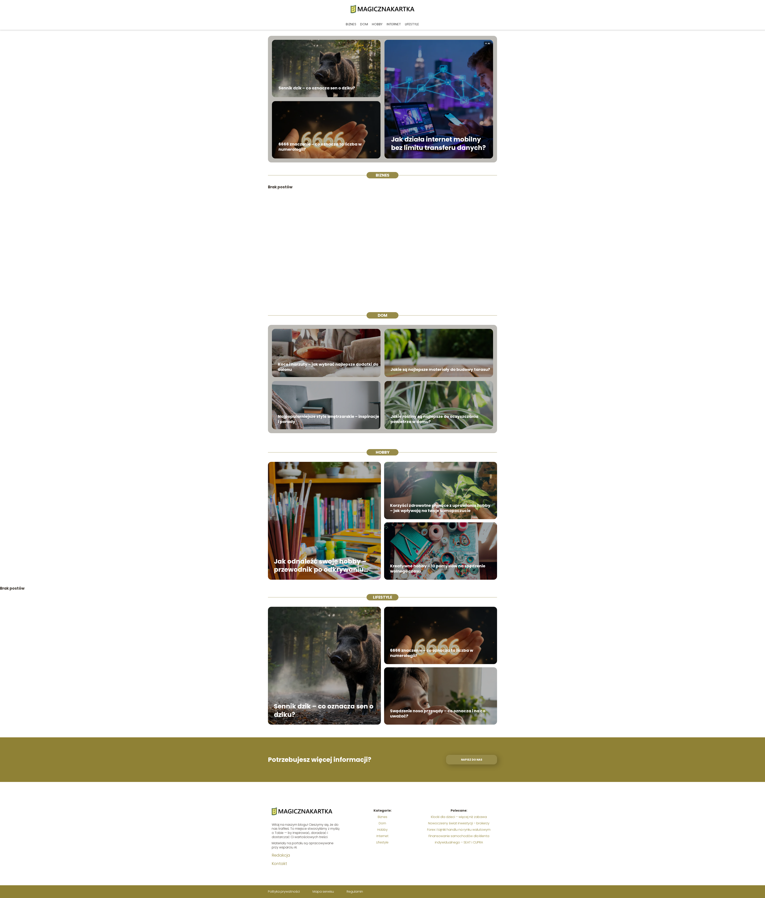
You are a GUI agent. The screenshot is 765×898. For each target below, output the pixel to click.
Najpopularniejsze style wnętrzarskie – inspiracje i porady (328, 419)
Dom (364, 24)
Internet (394, 24)
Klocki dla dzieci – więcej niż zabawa (459, 817)
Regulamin (355, 891)
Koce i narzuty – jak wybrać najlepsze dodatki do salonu (328, 367)
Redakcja (281, 855)
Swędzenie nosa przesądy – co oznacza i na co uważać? (437, 713)
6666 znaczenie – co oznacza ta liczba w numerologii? (320, 147)
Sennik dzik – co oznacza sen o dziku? (317, 88)
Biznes (351, 24)
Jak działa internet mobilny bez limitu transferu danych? (438, 143)
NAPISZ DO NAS (471, 760)
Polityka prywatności (284, 891)
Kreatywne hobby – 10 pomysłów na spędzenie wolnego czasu (437, 568)
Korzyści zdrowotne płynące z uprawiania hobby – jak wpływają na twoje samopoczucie (440, 508)
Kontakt (279, 863)
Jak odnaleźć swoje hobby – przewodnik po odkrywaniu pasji (320, 565)
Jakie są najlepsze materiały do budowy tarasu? (440, 369)
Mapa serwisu (323, 891)
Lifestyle (412, 24)
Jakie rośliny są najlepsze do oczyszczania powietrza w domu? (434, 419)
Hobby (377, 24)
